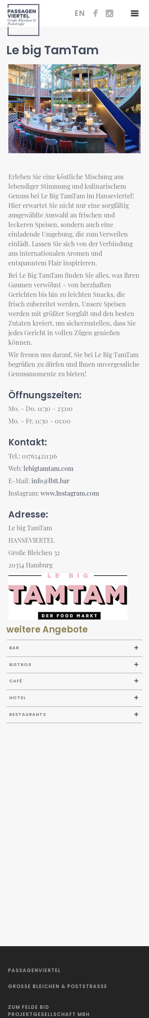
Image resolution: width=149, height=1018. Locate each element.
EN (80, 13)
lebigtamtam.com (48, 468)
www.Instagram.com (70, 493)
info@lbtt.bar (50, 480)
